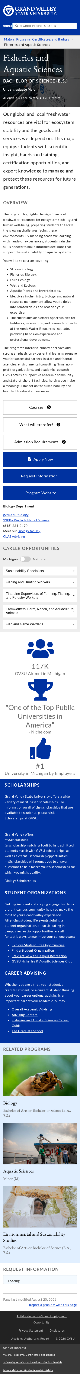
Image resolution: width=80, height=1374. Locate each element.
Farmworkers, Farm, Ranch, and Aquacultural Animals (40, 611)
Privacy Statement (31, 1330)
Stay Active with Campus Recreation (39, 956)
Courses (37, 407)
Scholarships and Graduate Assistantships (28, 1370)
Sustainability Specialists (25, 571)
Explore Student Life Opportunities (38, 945)
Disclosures (57, 1330)
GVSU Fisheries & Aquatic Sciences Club (42, 961)
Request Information (40, 476)
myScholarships (16, 840)
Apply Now (42, 459)
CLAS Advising (14, 536)
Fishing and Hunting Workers (28, 582)
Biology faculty (29, 531)
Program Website (40, 492)
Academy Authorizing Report (30, 1338)
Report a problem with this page (53, 1305)
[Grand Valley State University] (30, 15)
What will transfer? (37, 424)
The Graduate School (27, 1031)
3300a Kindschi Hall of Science (26, 520)
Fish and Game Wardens (24, 624)
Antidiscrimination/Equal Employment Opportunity (42, 1319)
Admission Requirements (37, 441)
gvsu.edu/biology (16, 515)
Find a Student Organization (33, 950)
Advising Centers (25, 1015)
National (40, 559)
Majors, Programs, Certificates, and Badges (37, 39)
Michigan (10, 559)
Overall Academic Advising (32, 1009)
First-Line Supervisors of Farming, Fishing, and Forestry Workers (38, 595)
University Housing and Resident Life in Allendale (32, 1362)
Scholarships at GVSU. (21, 818)
